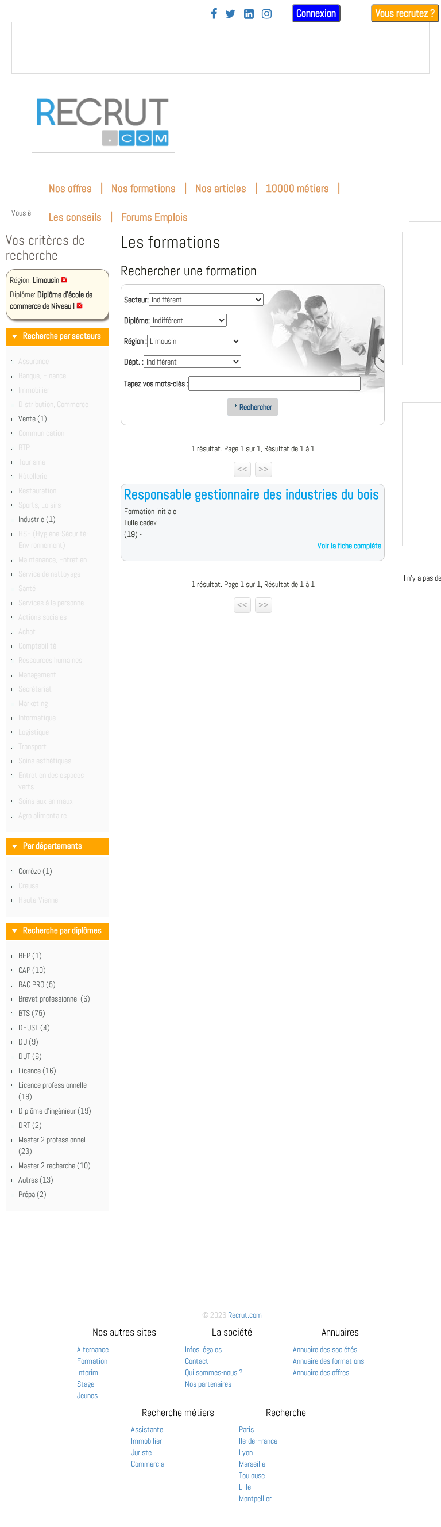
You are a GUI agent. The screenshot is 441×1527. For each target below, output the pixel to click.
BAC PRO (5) (37, 984)
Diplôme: (137, 320)
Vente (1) (32, 418)
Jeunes (87, 1395)
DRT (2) (30, 1125)
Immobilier (146, 1441)
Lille (245, 1487)
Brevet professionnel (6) (54, 998)
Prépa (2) (32, 1194)
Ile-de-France (258, 1441)
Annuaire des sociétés (325, 1349)
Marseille (252, 1464)
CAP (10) (32, 970)
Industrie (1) (37, 519)
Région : (135, 341)
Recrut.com (245, 1315)
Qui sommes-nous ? (214, 1372)
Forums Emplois (154, 217)
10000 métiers (297, 188)
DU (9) (28, 1042)
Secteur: (136, 299)
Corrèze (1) (35, 871)
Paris (246, 1429)
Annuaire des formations (328, 1361)
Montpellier (255, 1498)
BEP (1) (30, 955)
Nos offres (70, 188)
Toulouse (252, 1475)
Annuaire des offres (321, 1372)
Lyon (246, 1452)
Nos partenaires (208, 1384)
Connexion (316, 13)
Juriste (141, 1452)
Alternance (93, 1349)
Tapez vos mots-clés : (156, 383)
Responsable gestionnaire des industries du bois (251, 494)
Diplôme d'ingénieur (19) (54, 1111)
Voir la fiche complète (349, 545)
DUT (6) (30, 1056)
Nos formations (143, 188)
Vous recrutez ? (405, 13)
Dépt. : (134, 361)
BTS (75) (31, 1013)
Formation (92, 1361)
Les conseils (75, 217)
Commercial (148, 1464)
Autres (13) (35, 1180)
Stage (85, 1384)
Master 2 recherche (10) (54, 1165)
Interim (87, 1372)
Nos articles (220, 188)
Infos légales (203, 1349)
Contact (196, 1361)
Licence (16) (37, 1070)
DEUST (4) (34, 1027)
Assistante (147, 1429)
